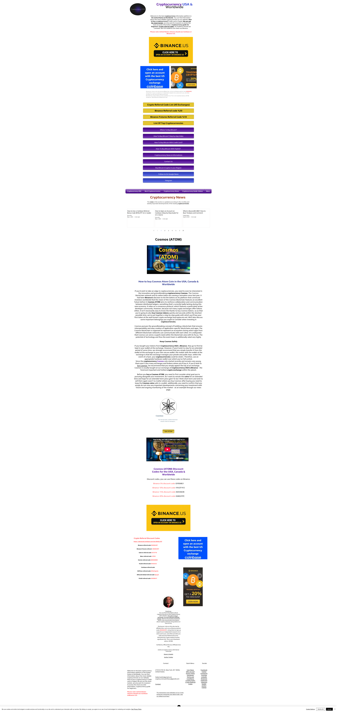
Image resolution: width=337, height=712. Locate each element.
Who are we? (190, 672)
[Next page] (179, 230)
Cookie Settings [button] (310, 709)
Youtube (204, 675)
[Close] (335, 709)
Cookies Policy (190, 680)
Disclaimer (190, 675)
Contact (158, 684)
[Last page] (183, 230)
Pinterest (204, 679)
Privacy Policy (190, 673)
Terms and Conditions (190, 678)
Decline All (320, 709)
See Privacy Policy (136, 709)
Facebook (204, 670)
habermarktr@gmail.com (163, 677)
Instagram (204, 673)
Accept (329, 709)
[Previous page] (157, 230)
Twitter (204, 672)
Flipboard (204, 680)
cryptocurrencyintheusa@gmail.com (167, 679)
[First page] (153, 230)
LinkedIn (204, 677)
